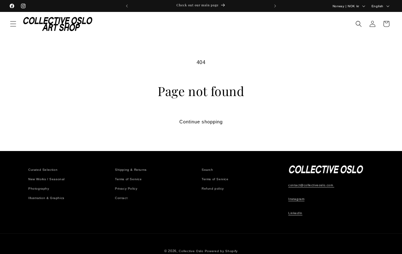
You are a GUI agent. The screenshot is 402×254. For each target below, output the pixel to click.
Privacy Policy (126, 188)
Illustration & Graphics (46, 198)
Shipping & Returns (131, 169)
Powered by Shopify (221, 251)
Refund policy (213, 188)
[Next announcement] (275, 6)
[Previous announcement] (127, 6)
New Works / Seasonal (46, 179)
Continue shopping (201, 121)
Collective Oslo (191, 251)
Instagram (296, 199)
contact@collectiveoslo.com (311, 185)
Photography (38, 188)
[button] (13, 24)
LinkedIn (295, 213)
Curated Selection (42, 169)
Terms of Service (128, 179)
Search (207, 169)
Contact (121, 198)
